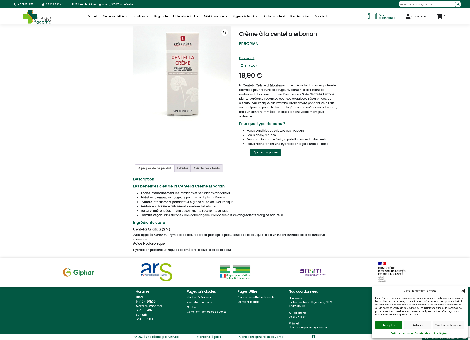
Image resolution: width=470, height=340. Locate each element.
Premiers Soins (299, 16)
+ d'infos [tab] (182, 168)
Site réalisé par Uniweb (162, 337)
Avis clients (321, 16)
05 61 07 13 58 (25, 4)
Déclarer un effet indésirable (256, 297)
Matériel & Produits (199, 297)
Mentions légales (248, 302)
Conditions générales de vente (206, 312)
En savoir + (246, 58)
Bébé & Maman (214, 16)
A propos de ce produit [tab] (154, 168)
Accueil (92, 16)
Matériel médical (184, 16)
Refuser (418, 325)
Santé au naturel (274, 16)
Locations (139, 16)
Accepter (388, 325)
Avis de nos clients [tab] (207, 168)
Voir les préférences (448, 325)
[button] (462, 291)
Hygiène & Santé (243, 16)
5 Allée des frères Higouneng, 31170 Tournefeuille (104, 4)
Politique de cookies (402, 333)
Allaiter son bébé (113, 16)
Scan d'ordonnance (199, 302)
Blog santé (161, 16)
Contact (192, 307)
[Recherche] (458, 4)
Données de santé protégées (431, 333)
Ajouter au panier (265, 152)
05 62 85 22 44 (54, 4)
